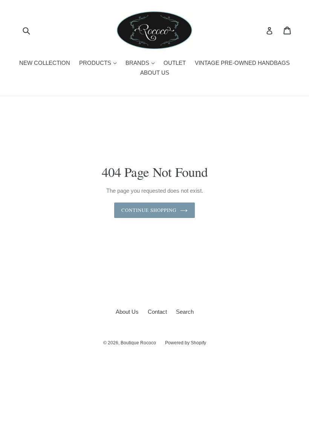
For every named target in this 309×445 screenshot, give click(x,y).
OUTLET (175, 63)
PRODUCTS (99, 62)
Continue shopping (149, 210)
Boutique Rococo (138, 342)
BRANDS (141, 62)
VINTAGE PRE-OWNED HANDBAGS (242, 63)
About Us (127, 311)
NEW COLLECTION (44, 63)
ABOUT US (154, 72)
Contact (157, 311)
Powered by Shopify (185, 342)
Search (185, 311)
